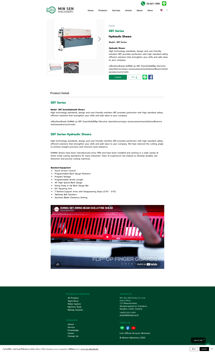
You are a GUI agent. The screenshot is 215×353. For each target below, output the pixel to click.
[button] (164, 3)
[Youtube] (133, 328)
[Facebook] (127, 328)
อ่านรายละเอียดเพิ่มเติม (89, 349)
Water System (74, 303)
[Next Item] (99, 39)
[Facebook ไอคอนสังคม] (150, 77)
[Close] (212, 349)
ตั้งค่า (194, 349)
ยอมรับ (204, 349)
